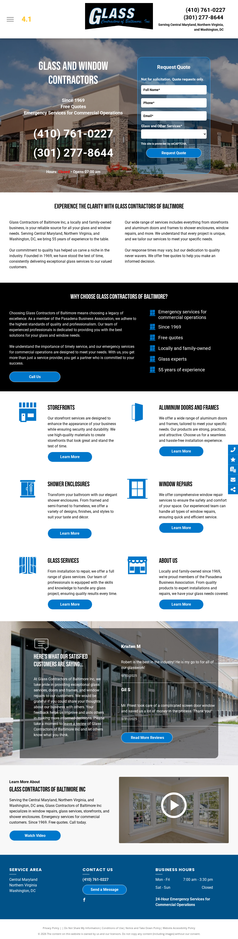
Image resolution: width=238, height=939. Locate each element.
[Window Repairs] (137, 499)
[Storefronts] (27, 422)
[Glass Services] (27, 575)
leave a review (74, 723)
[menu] (10, 19)
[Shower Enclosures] (27, 499)
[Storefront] (137, 575)
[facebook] (84, 900)
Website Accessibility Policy (179, 928)
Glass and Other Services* (161, 126)
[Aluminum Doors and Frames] (137, 422)
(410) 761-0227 (205, 10)
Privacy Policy (51, 928)
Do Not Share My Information (82, 928)
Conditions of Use (112, 928)
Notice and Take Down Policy (143, 928)
